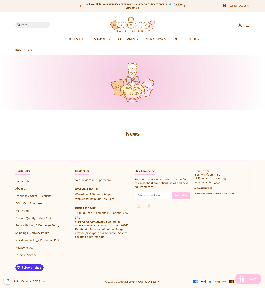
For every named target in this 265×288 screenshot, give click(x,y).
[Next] (184, 6)
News (29, 50)
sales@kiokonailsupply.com (93, 180)
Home (18, 50)
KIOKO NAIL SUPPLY (124, 281)
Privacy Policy (24, 247)
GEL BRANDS (126, 38)
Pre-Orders (22, 210)
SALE (176, 38)
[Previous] (81, 6)
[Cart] (247, 25)
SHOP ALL (101, 38)
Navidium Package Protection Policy (38, 240)
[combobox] (34, 24)
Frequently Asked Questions (33, 195)
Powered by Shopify (148, 281)
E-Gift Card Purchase (28, 203)
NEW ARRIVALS (156, 38)
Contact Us (22, 181)
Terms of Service (26, 255)
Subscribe (181, 195)
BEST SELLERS (78, 38)
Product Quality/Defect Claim (34, 218)
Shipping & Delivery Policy (32, 232)
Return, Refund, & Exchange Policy (37, 225)
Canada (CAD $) (237, 5)
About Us (21, 188)
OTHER (191, 38)
